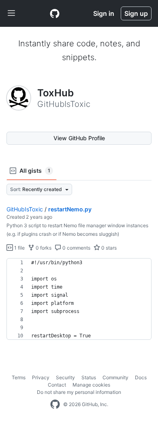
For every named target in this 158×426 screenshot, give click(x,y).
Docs (141, 377)
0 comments (75, 248)
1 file (19, 248)
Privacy (40, 377)
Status (88, 377)
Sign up (136, 13)
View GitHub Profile (79, 138)
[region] (79, 299)
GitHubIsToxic (24, 209)
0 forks (42, 248)
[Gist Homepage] (55, 13)
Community (115, 377)
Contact (57, 385)
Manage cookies (91, 385)
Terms (19, 377)
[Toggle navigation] (11, 13)
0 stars (108, 248)
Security (65, 377)
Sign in (103, 13)
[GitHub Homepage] (55, 404)
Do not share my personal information (79, 392)
